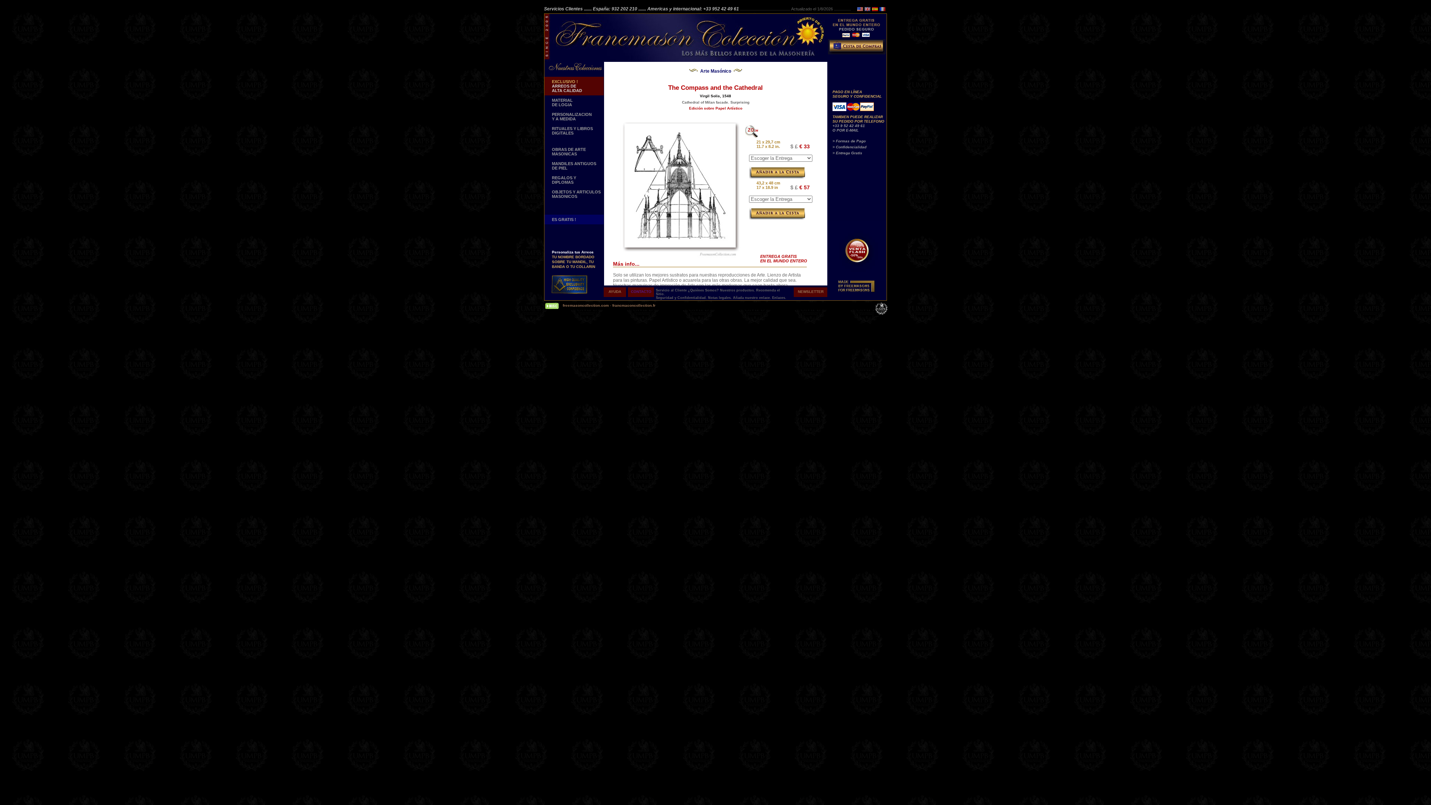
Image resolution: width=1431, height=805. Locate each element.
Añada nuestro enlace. (752, 298)
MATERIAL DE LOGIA (562, 102)
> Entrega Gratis (847, 153)
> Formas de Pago (849, 141)
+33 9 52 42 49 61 (849, 126)
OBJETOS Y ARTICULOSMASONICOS (576, 194)
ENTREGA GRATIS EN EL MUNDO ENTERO (783, 258)
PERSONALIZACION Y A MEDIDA (572, 116)
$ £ (794, 146)
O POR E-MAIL (846, 130)
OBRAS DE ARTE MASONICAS (569, 151)
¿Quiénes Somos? (704, 290)
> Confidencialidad (849, 147)
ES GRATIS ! (564, 219)
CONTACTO (641, 292)
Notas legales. (720, 298)
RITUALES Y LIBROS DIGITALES (572, 130)
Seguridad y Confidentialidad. (682, 298)
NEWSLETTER (811, 292)
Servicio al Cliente (671, 290)
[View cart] (858, 48)
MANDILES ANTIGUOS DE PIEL (574, 165)
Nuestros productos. (738, 290)
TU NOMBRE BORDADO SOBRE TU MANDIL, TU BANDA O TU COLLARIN (573, 254)
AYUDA (615, 292)
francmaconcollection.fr (634, 305)
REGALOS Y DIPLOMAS (564, 180)
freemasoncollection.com (586, 305)
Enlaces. (779, 298)
